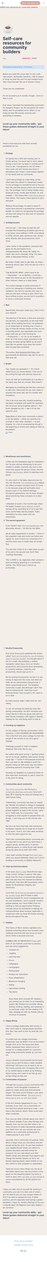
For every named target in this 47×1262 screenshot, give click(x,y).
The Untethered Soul (29, 483)
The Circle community (15, 789)
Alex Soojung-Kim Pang (25, 352)
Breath (14, 371)
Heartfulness (17, 472)
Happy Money (11, 1063)
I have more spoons (36, 195)
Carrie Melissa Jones (29, 506)
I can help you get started (32, 1177)
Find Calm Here (36, 855)
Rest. (32, 310)
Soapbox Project (23, 1085)
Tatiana (9, 1060)
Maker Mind (25, 664)
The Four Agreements (30, 526)
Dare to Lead (21, 872)
